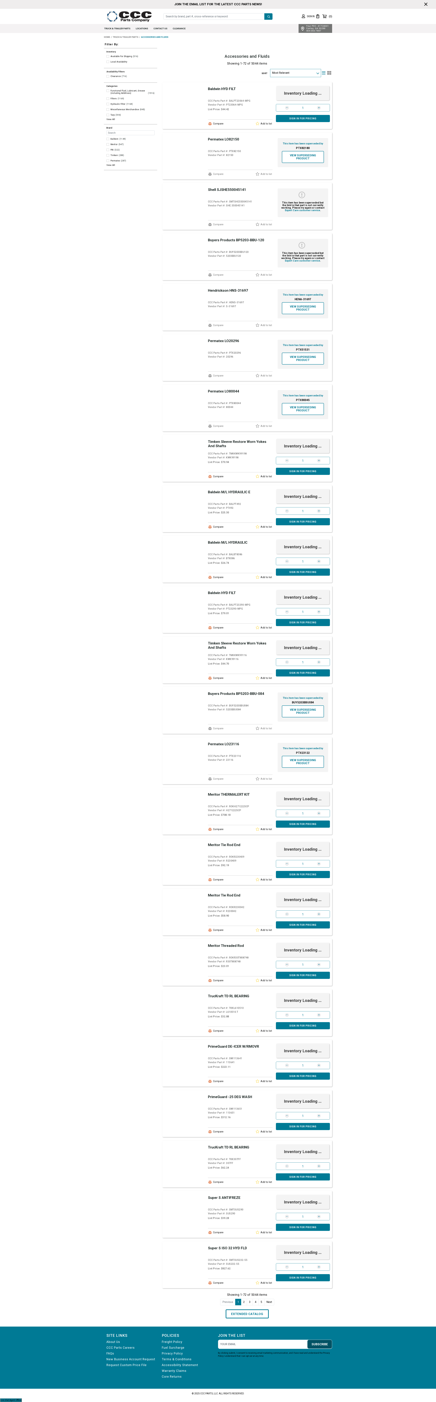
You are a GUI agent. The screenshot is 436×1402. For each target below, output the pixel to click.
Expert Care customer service (302, 210)
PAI (112, 150)
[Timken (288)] (107, 155)
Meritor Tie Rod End (224, 845)
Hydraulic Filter (118, 104)
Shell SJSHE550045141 (227, 190)
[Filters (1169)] (107, 98)
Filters (114, 98)
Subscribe (320, 1344)
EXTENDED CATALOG (247, 1314)
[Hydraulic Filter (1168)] (107, 104)
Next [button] (269, 1302)
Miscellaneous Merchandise (125, 109)
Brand (109, 128)
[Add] (319, 107)
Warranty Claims (174, 1371)
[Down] (317, 73)
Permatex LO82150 (223, 139)
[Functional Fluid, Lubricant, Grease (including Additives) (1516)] (107, 91)
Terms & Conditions (177, 1359)
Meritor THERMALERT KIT (229, 794)
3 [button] (250, 1302)
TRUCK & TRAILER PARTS (117, 28)
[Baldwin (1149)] (107, 139)
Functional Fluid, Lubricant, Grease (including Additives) (128, 92)
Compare (218, 123)
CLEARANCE (179, 28)
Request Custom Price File (126, 1365)
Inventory (111, 52)
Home (107, 37)
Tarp (113, 115)
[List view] (324, 73)
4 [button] (255, 1302)
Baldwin (115, 139)
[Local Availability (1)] (107, 62)
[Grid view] (329, 73)
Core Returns (172, 1376)
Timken (114, 155)
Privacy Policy (172, 1353)
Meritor (114, 144)
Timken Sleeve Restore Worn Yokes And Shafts (237, 444)
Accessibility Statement (180, 1365)
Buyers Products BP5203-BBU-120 (236, 240)
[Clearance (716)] (107, 76)
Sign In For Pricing (302, 118)
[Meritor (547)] (107, 144)
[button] (308, 16)
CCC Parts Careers (120, 1347)
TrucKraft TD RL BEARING (228, 996)
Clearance (116, 76)
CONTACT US (160, 28)
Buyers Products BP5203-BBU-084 (236, 694)
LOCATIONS (142, 28)
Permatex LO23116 (223, 744)
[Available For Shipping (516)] (107, 56)
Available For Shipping (121, 56)
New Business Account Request (130, 1359)
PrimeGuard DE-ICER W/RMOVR (233, 1046)
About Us (113, 1342)
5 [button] (261, 1302)
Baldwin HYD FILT (222, 89)
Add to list (266, 123)
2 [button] (244, 1302)
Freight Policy (172, 1342)
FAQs (110, 1353)
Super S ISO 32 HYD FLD (227, 1248)
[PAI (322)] (107, 150)
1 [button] (238, 1302)
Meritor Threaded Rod (226, 946)
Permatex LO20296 (223, 341)
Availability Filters (115, 71)
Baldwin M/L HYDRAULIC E (229, 492)
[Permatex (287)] (107, 161)
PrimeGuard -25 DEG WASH (230, 1097)
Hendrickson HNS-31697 (228, 290)
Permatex (115, 161)
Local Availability (119, 62)
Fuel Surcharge (173, 1347)
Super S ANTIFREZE (224, 1198)
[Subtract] (287, 107)
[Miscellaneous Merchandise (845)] (107, 109)
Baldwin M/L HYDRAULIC (227, 542)
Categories (112, 86)
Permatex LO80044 (223, 391)
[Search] (268, 16)
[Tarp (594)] (107, 115)
